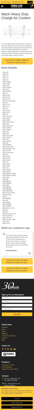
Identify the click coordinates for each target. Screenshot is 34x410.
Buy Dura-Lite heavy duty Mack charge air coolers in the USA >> (17, 261)
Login (30, 2)
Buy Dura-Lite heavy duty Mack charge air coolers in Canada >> (17, 269)
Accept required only (17, 403)
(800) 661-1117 (19, 2)
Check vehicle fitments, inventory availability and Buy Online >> (17, 61)
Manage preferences (17, 407)
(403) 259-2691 (12, 380)
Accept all (17, 398)
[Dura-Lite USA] (17, 6)
